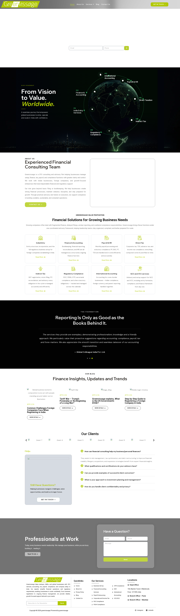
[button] (26, 438)
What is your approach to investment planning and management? (113, 477)
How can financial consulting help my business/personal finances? (113, 449)
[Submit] (126, 48)
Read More (39, 257)
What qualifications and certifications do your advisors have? (111, 464)
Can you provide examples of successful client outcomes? (109, 471)
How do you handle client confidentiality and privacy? (107, 484)
